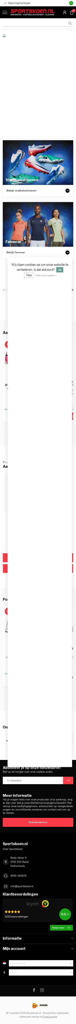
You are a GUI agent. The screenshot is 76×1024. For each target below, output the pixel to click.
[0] (71, 12)
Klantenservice (38, 822)
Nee (29, 275)
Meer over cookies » (46, 275)
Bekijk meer (58, 927)
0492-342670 (18, 875)
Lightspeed (62, 1013)
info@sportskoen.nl (22, 886)
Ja (59, 270)
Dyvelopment (50, 1016)
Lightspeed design (29, 1016)
